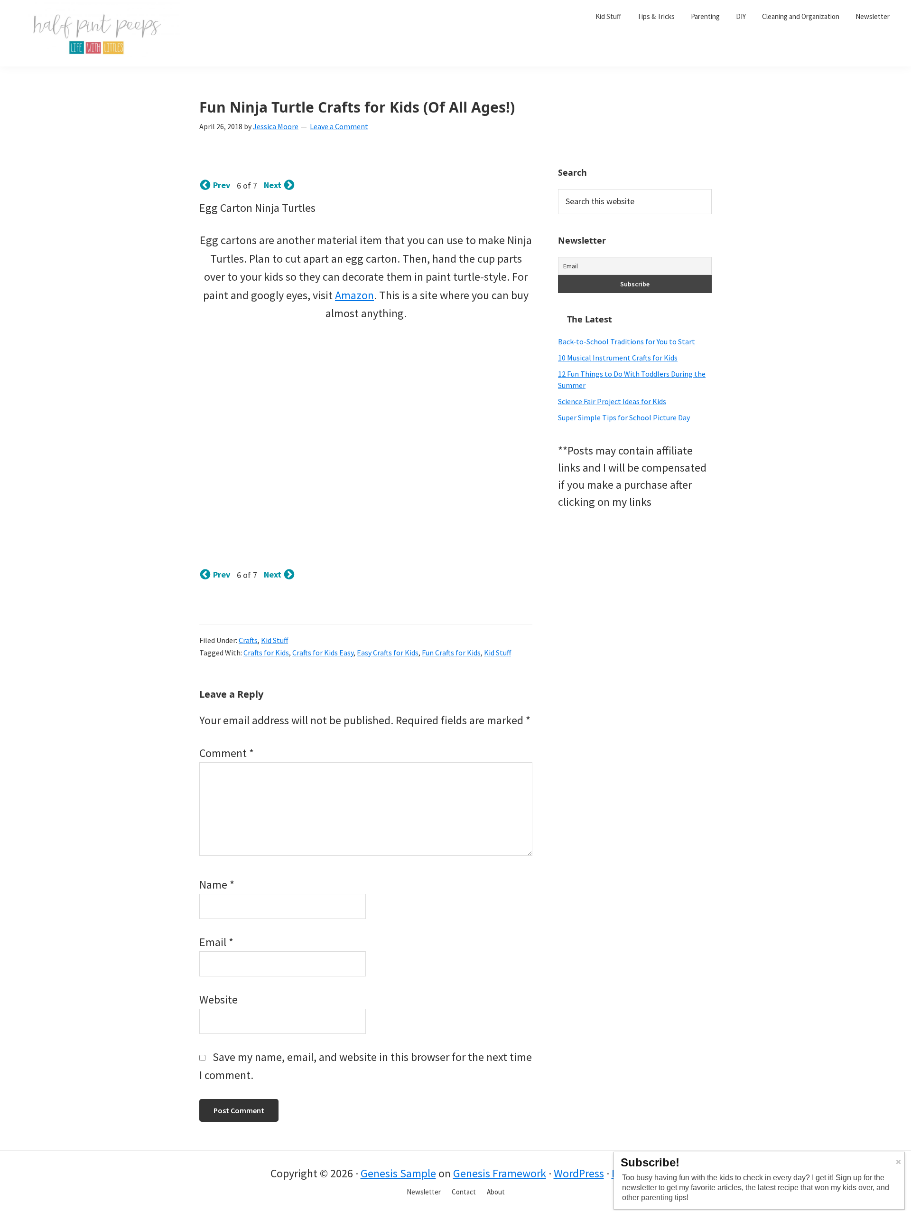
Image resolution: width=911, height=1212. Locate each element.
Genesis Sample (398, 1173)
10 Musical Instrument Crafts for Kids (618, 357)
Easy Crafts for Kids (387, 652)
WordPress (579, 1173)
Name (216, 884)
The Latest (589, 319)
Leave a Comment (339, 126)
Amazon (354, 295)
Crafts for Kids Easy (322, 652)
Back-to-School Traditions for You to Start (626, 341)
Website (218, 999)
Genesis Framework (499, 1173)
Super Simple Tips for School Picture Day (624, 417)
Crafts (248, 640)
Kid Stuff (274, 640)
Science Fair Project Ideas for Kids (612, 401)
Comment (226, 753)
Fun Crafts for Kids (451, 652)
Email (216, 942)
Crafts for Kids (266, 652)
